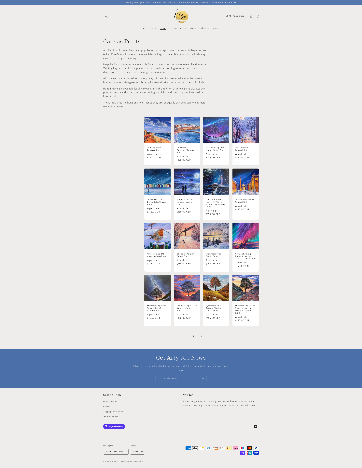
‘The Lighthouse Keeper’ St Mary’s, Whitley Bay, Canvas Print (215, 203)
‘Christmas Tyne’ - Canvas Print (214, 255)
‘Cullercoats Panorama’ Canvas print (185, 150)
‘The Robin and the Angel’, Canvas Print (156, 255)
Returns (106, 407)
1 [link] (186, 336)
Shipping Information (113, 411)
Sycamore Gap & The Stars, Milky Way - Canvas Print (156, 308)
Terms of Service (110, 416)
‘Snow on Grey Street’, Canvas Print (245, 201)
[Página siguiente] (217, 336)
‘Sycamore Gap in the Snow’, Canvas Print (216, 149)
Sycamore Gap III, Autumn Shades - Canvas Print (214, 308)
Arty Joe (113, 461)
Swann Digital (138, 461)
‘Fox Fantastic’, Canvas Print (242, 149)
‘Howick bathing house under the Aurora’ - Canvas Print (245, 256)
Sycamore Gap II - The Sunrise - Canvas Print (187, 308)
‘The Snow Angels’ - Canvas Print (186, 255)
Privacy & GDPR (110, 401)
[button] (106, 16)
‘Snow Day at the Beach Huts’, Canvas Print (156, 202)
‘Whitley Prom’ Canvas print (154, 149)
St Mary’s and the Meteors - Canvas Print (185, 202)
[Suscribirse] (203, 378)
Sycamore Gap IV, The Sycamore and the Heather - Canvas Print (245, 309)
